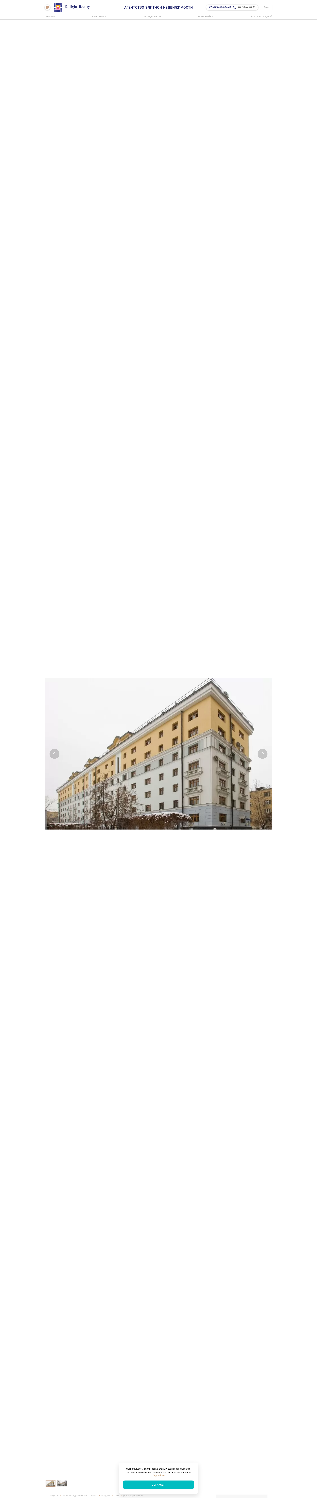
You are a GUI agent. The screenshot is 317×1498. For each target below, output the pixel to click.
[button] (54, 754)
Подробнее (158, 1475)
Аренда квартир (152, 17)
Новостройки (205, 17)
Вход (266, 7)
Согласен (158, 1484)
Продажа (105, 1495)
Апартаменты (99, 17)
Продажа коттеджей (261, 17)
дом (117, 1495)
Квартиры (50, 17)
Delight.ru (54, 1495)
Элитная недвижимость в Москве (80, 1495)
